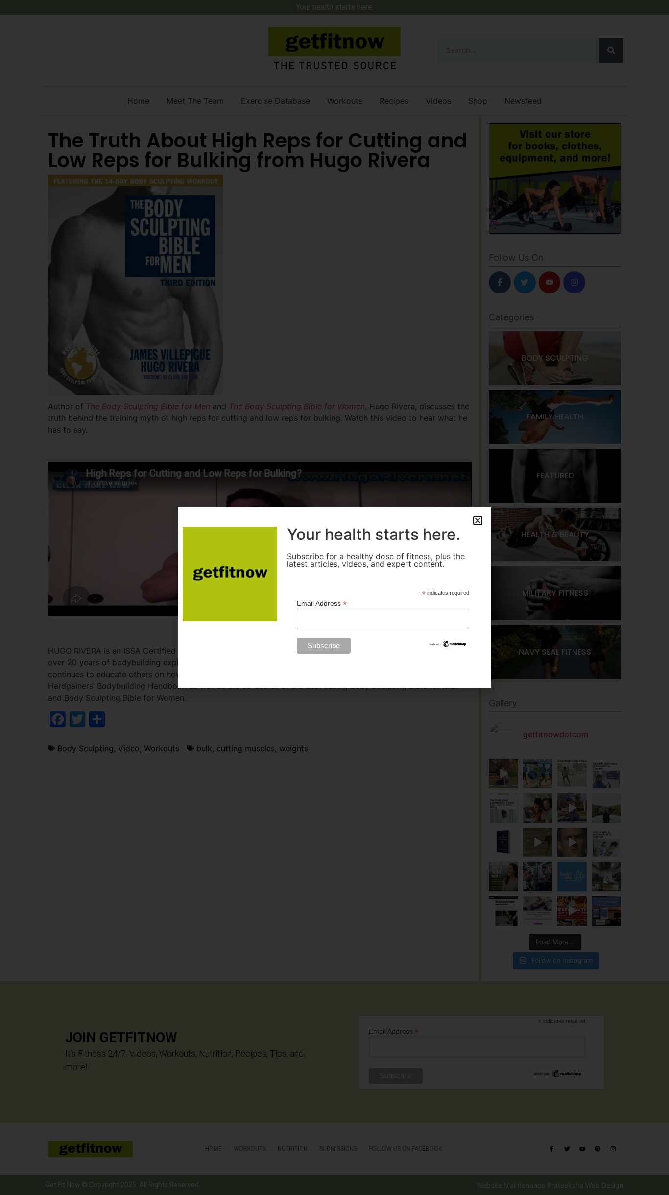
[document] (334, 597)
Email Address (322, 603)
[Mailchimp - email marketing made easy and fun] (447, 646)
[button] (477, 520)
